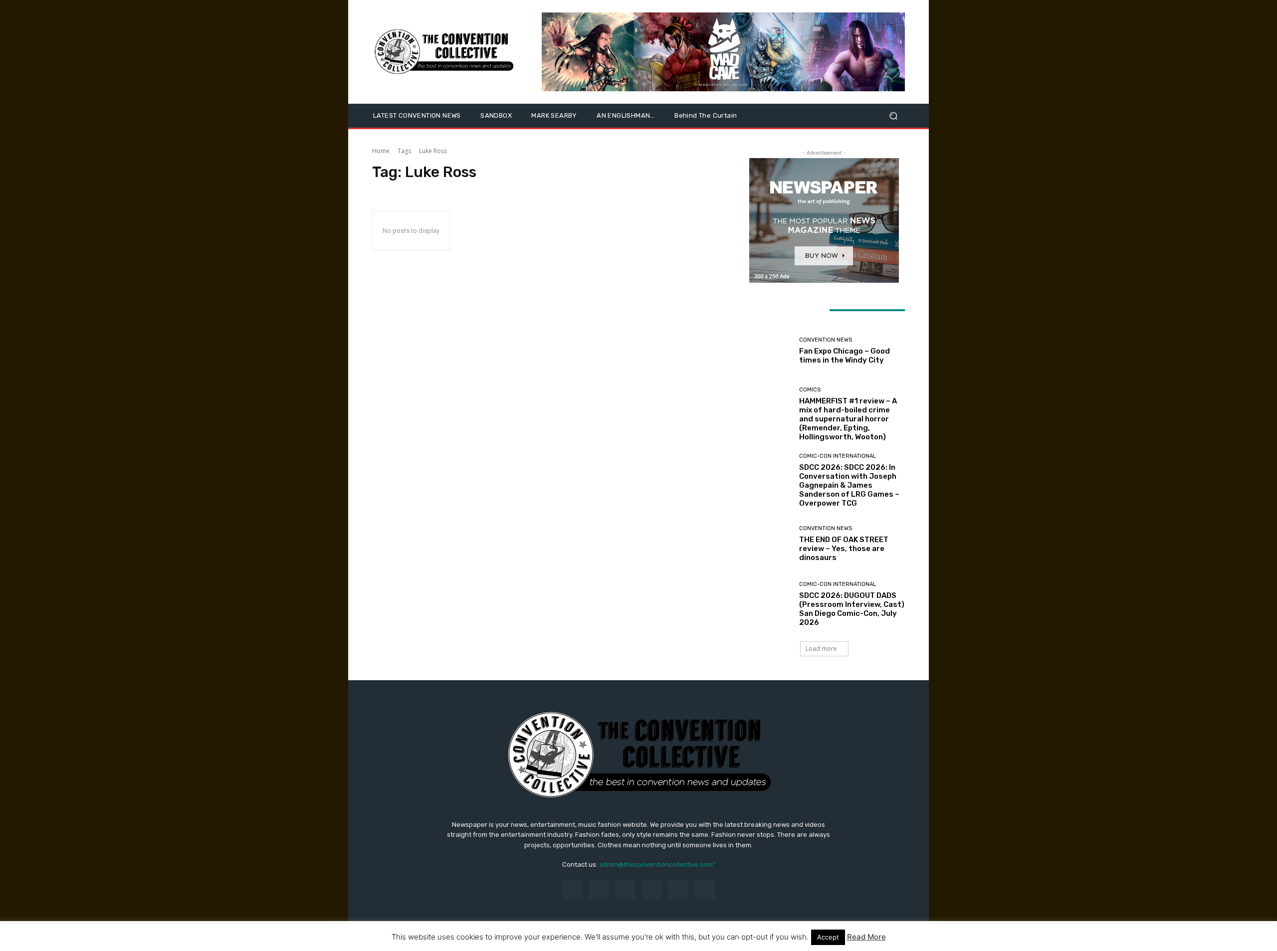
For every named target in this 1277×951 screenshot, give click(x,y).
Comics (810, 389)
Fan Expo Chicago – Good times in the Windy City (844, 356)
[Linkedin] (625, 889)
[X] (704, 889)
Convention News (825, 340)
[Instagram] (599, 889)
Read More (866, 937)
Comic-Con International (837, 456)
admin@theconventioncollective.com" (657, 864)
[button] (893, 116)
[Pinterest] (651, 889)
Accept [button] (828, 937)
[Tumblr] (678, 889)
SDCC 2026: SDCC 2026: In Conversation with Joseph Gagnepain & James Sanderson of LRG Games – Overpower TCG (849, 485)
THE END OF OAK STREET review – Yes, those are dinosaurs (843, 548)
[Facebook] (572, 889)
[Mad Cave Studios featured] (723, 51)
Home (381, 151)
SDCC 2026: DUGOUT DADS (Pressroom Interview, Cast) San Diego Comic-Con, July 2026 (851, 609)
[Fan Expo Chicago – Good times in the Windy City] (767, 351)
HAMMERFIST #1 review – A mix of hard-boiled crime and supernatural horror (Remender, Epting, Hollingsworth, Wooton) (848, 418)
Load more (821, 648)
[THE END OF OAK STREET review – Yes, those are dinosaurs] (767, 544)
